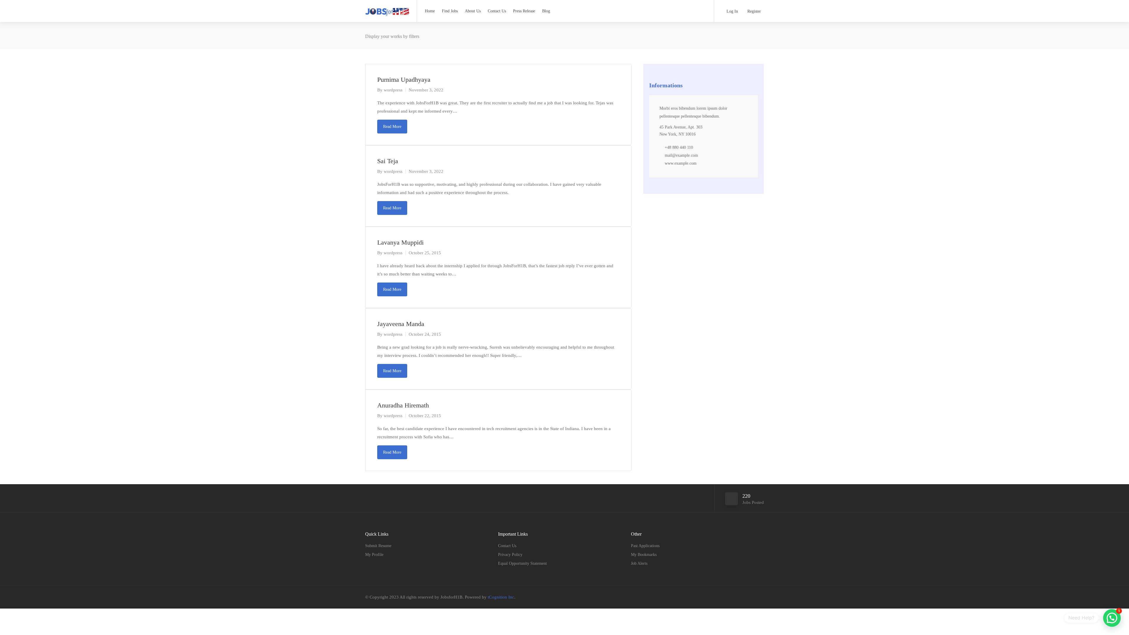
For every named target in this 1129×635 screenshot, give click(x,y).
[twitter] (750, 597)
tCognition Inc (501, 597)
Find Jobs (450, 11)
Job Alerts (639, 563)
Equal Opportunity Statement (522, 563)
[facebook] (740, 597)
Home (430, 11)
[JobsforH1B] (387, 10)
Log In (731, 11)
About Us (473, 11)
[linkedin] (760, 597)
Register (753, 11)
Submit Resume (378, 546)
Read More (392, 126)
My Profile (374, 554)
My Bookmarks (644, 554)
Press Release (524, 11)
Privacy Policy (510, 554)
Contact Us (497, 11)
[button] (1112, 618)
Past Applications (645, 546)
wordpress (393, 90)
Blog (546, 11)
